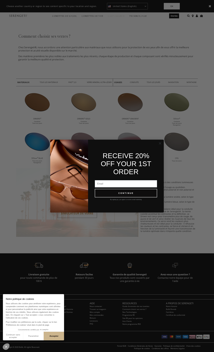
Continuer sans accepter (13, 335)
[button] (6, 346)
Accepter (53, 336)
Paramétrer (33, 336)
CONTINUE (126, 193)
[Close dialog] (160, 143)
